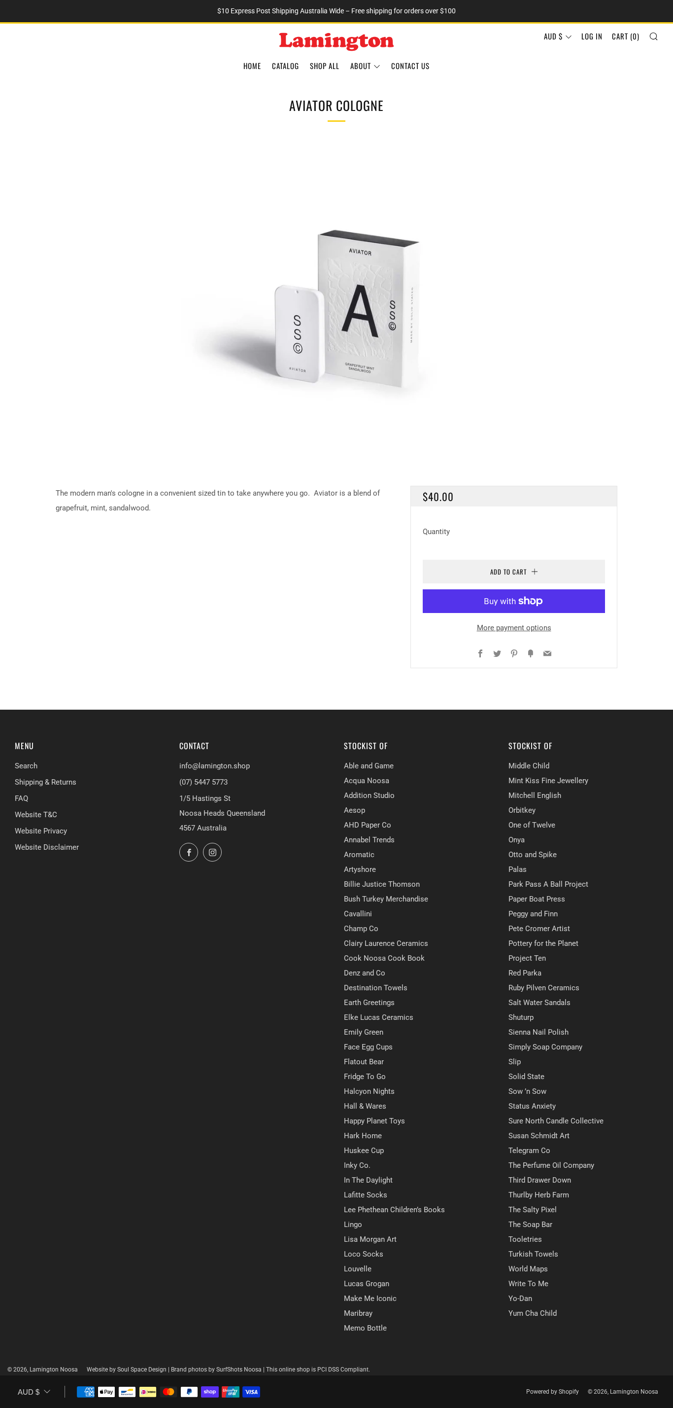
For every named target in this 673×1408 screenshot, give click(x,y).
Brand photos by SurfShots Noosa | (218, 1369)
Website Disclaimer (47, 847)
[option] (336, 298)
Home (252, 65)
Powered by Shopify (552, 1391)
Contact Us (410, 65)
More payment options (514, 627)
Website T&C (36, 814)
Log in (592, 36)
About (360, 65)
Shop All (324, 65)
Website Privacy (41, 831)
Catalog (285, 65)
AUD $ (553, 36)
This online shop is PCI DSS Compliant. (318, 1369)
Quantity (436, 531)
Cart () (625, 36)
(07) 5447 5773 (203, 782)
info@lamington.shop (214, 765)
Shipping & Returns (45, 782)
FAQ (21, 798)
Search (26, 765)
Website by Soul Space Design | (129, 1369)
